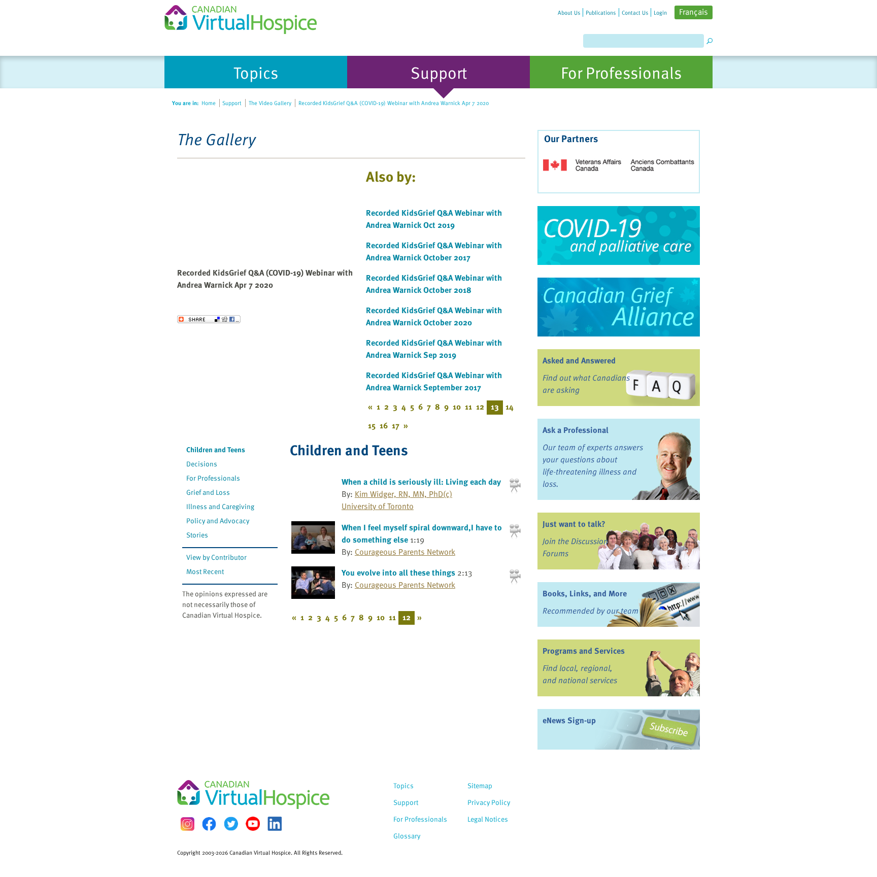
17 (395, 425)
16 (384, 425)
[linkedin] (274, 824)
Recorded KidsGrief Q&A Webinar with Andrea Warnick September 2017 (434, 381)
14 (509, 406)
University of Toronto (378, 506)
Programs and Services (584, 651)
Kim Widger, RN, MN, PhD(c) (403, 494)
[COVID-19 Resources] (618, 235)
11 (468, 406)
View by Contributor (216, 557)
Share (209, 319)
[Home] (246, 17)
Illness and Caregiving (220, 506)
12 (480, 406)
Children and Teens (215, 449)
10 (457, 406)
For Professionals (213, 478)
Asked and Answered (579, 360)
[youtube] (253, 824)
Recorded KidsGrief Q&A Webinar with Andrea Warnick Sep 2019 (434, 348)
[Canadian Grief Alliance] (618, 307)
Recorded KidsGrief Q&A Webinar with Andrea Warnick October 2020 (434, 316)
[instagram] (187, 824)
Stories (197, 534)
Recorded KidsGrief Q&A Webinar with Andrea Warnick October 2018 (434, 284)
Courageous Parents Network (405, 552)
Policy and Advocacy (217, 520)
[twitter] (231, 824)
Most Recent (205, 571)
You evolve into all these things (398, 572)
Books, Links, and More (585, 593)
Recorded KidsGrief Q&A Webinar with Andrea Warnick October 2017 (434, 251)
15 (372, 425)
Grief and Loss (208, 492)
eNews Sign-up (569, 720)
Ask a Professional (576, 430)
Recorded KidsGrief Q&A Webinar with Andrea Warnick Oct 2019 (434, 219)
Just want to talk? (574, 524)
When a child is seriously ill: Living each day (421, 482)
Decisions (201, 463)
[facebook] (209, 824)
